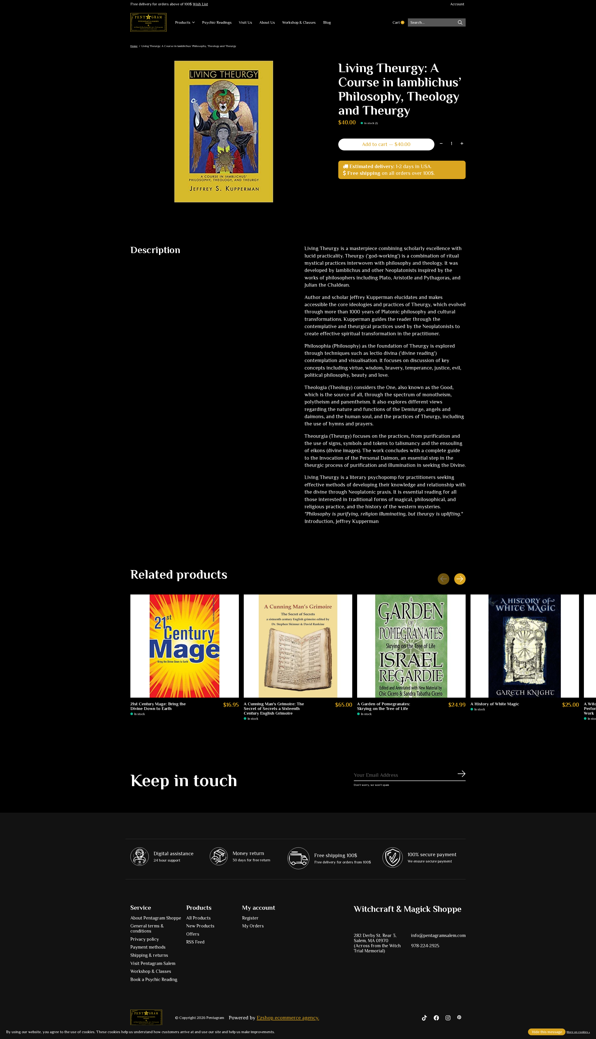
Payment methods (148, 947)
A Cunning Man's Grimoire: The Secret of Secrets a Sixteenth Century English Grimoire (274, 708)
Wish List (200, 4)
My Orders (253, 925)
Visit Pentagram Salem (152, 963)
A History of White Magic (495, 703)
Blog (327, 22)
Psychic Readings (217, 22)
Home (134, 46)
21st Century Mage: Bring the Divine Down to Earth (158, 706)
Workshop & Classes (299, 22)
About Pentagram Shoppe (155, 917)
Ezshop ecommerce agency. (288, 1018)
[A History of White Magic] (525, 646)
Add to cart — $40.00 (386, 144)
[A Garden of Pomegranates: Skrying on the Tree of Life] (411, 646)
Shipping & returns (149, 955)
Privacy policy (144, 939)
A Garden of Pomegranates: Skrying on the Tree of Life (383, 706)
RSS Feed (195, 941)
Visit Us (245, 22)
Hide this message (547, 1032)
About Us (267, 22)
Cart (400, 22)
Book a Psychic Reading (153, 979)
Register (250, 917)
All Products (198, 917)
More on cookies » (578, 1032)
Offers (192, 934)
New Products (200, 925)
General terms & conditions (147, 928)
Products (182, 22)
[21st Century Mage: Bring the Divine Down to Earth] (184, 646)
